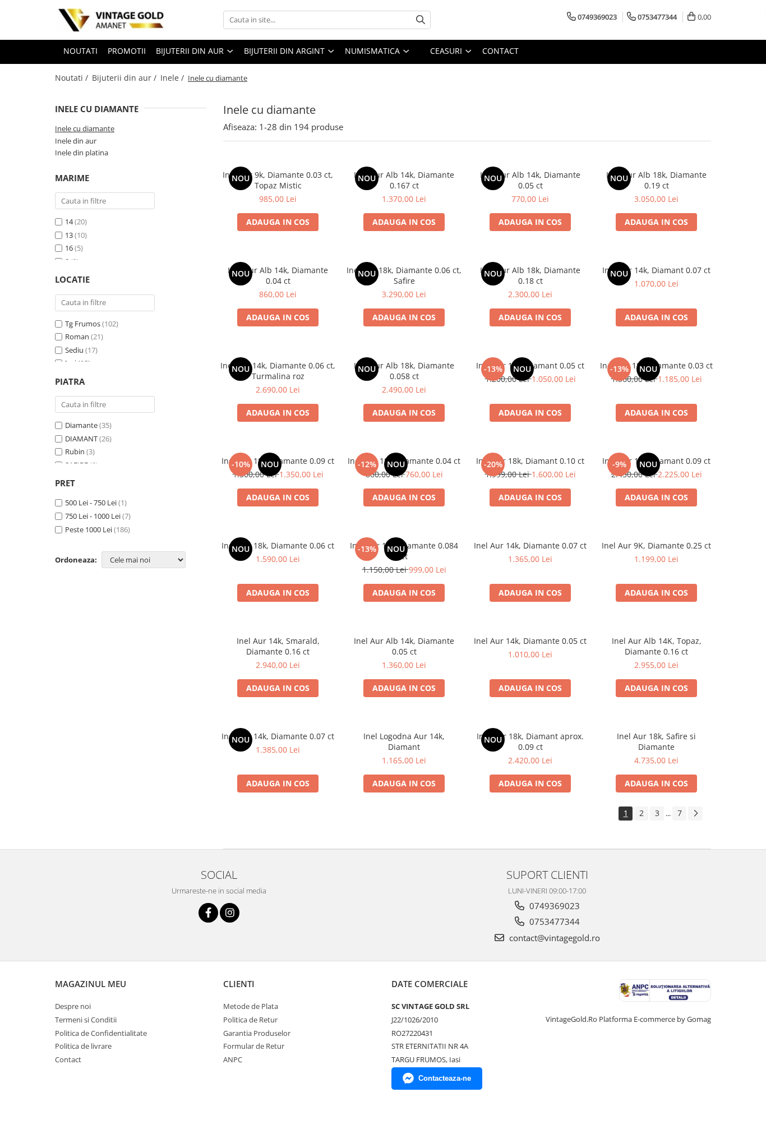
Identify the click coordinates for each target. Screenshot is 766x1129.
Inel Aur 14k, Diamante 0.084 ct (404, 550)
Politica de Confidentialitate (101, 1033)
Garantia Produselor (256, 1033)
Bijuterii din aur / (125, 77)
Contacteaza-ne (444, 1078)
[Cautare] (420, 20)
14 (69, 221)
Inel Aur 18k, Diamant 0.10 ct (530, 460)
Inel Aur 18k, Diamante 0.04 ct (404, 460)
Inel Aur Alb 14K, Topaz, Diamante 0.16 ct (657, 646)
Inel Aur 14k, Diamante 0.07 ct (530, 545)
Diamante (81, 425)
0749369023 (553, 905)
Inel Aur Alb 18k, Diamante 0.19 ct (656, 180)
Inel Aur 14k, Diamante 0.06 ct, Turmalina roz (277, 370)
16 (69, 248)
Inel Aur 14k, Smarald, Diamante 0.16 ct (278, 646)
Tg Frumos (83, 324)
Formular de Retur (253, 1046)
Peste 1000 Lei (88, 529)
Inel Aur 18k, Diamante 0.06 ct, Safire (404, 275)
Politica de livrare (83, 1046)
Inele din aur (75, 141)
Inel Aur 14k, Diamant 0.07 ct (656, 270)
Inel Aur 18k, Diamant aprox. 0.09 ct (530, 741)
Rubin (75, 451)
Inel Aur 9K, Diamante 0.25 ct (656, 545)
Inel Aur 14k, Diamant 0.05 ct (530, 365)
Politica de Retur (250, 1020)
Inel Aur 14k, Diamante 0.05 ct (530, 640)
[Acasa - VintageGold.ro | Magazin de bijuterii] (111, 19)
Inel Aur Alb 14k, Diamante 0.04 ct (278, 275)
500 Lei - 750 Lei (91, 502)
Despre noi (73, 1006)
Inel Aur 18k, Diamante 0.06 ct (278, 545)
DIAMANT (81, 439)
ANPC (232, 1059)
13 (69, 235)
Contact (68, 1059)
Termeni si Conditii (86, 1020)
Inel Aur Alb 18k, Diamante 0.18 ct (530, 275)
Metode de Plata (250, 1006)
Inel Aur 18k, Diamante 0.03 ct (656, 365)
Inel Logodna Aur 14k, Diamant (404, 741)
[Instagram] (229, 913)
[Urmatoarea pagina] (695, 814)
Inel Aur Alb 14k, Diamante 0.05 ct (530, 180)
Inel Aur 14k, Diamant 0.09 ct (656, 460)
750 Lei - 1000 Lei (93, 516)
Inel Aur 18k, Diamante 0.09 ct (278, 460)
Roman (78, 336)
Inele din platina (81, 153)
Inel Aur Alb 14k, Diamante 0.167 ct (404, 180)
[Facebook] (208, 913)
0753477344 (553, 921)
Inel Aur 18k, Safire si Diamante (656, 741)
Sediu (75, 350)
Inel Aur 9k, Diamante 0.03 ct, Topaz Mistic (278, 180)
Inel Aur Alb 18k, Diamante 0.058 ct (404, 370)
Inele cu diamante (84, 128)
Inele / (173, 77)
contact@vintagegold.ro (553, 937)
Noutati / (72, 77)
